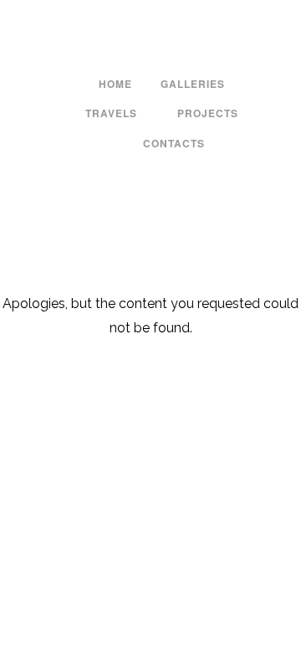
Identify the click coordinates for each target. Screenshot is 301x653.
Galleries (193, 83)
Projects (207, 113)
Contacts (174, 143)
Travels (111, 113)
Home (115, 83)
